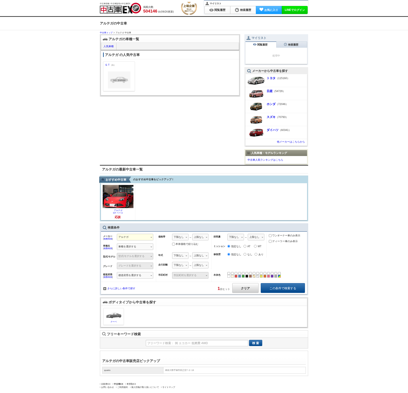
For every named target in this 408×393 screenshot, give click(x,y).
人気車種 (108, 46)
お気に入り (271, 9)
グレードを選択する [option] (129, 265)
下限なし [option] (179, 237)
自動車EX (105, 384)
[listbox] (135, 247)
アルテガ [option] (123, 237)
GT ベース (118, 211)
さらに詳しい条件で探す (121, 288)
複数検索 (108, 239)
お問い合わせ (107, 387)
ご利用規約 (122, 387)
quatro (107, 370)
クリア (245, 288)
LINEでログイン (295, 9)
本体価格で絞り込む (187, 244)
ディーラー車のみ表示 (285, 241)
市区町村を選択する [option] (185, 275)
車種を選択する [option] (127, 246)
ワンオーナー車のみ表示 (286, 235)
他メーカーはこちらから (291, 141)
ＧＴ (110, 64)
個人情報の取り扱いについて (145, 387)
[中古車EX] (120, 8)
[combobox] (135, 237)
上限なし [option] (199, 237)
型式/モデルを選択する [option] (131, 256)
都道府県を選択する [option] (129, 275)
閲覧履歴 (219, 9)
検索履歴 (245, 9)
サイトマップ (168, 387)
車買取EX (131, 384)
